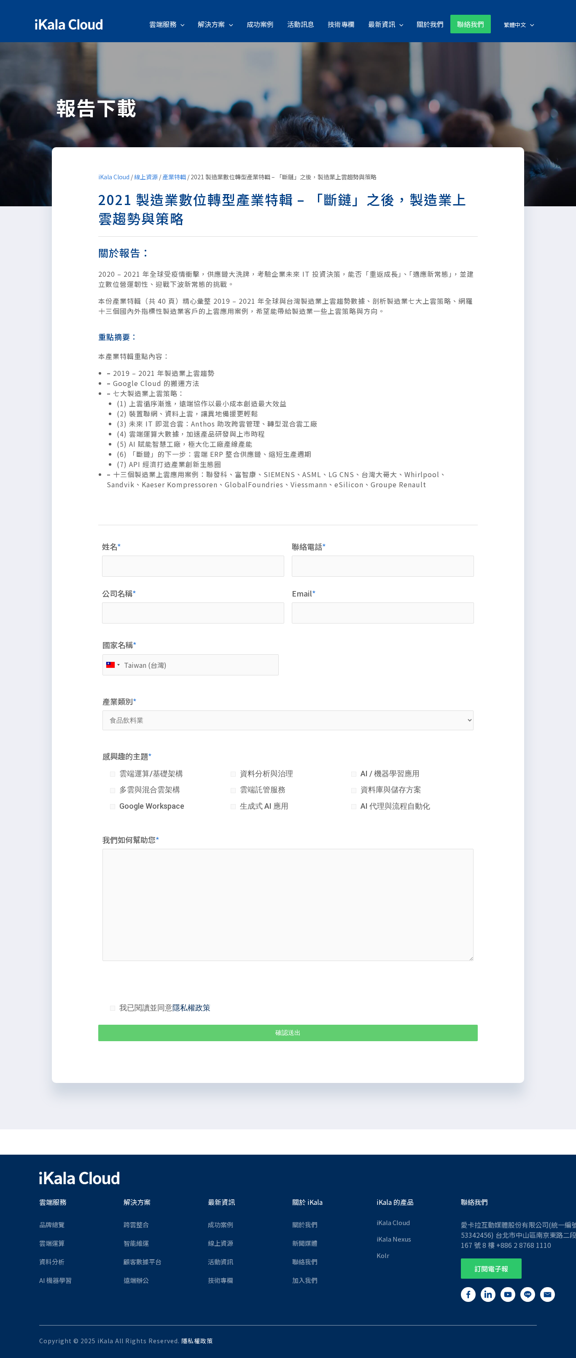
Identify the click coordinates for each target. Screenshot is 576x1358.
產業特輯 (174, 177)
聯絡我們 (305, 1261)
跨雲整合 (136, 1224)
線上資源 (146, 177)
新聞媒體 (305, 1243)
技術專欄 (220, 1280)
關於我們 (305, 1224)
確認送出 (288, 1033)
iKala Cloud (113, 177)
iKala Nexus (394, 1238)
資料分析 (52, 1261)
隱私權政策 (191, 1007)
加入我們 (305, 1280)
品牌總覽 (52, 1224)
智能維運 (136, 1243)
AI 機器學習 (55, 1280)
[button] (491, 1268)
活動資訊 (220, 1261)
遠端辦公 (136, 1280)
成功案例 (220, 1224)
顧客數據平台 (142, 1261)
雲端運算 (52, 1243)
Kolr (383, 1255)
